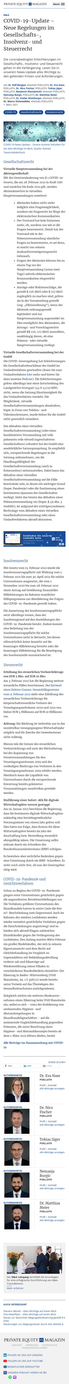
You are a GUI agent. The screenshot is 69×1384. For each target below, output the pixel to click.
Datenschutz (49, 1345)
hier (29, 374)
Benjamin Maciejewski (29, 91)
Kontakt (17, 1345)
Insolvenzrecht (55, 112)
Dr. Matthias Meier (46, 94)
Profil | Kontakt (48, 1085)
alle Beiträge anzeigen (52, 1088)
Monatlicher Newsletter (24, 1366)
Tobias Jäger (55, 88)
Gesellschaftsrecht (31, 112)
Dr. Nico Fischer (25, 88)
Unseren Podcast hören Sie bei (27, 1372)
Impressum (32, 1345)
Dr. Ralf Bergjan (17, 85)
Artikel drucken (56, 1062)
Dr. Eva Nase (57, 85)
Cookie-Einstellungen (34, 1347)
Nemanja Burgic (13, 94)
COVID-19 (10, 112)
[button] (12, 1066)
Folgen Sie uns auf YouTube (25, 1360)
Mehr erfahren (15, 1288)
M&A (6, 15)
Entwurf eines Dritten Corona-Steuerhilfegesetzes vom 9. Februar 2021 (32, 690)
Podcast (27, 379)
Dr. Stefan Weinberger (29, 98)
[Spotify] (10, 1376)
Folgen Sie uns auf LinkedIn (25, 1355)
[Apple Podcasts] (14, 1376)
